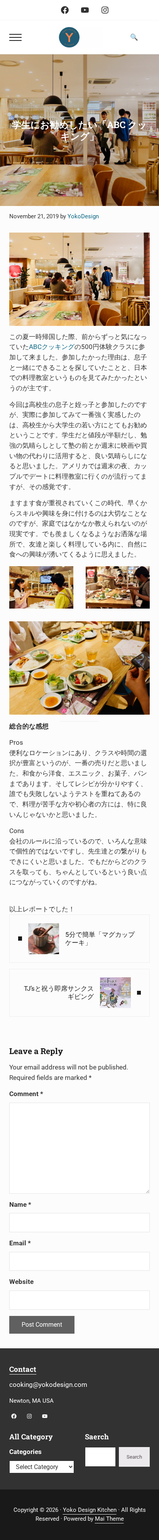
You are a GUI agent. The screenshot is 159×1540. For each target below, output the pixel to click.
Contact (22, 1369)
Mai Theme (109, 1518)
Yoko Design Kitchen (90, 1509)
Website (21, 1281)
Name (20, 1204)
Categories (25, 1452)
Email (20, 1243)
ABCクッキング (51, 347)
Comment (26, 1094)
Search (134, 1457)
